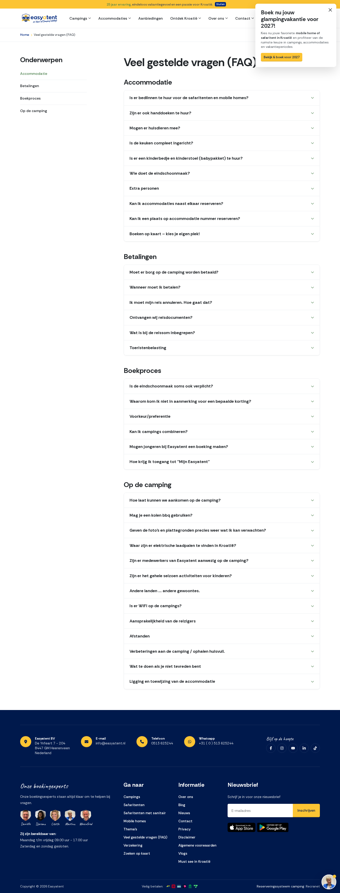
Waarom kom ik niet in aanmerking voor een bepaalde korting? (190, 401)
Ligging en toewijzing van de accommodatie (172, 681)
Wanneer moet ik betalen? (155, 287)
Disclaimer (186, 837)
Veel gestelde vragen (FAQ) (145, 837)
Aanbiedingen (150, 18)
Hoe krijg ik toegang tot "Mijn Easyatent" (170, 461)
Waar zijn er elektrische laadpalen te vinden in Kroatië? (183, 545)
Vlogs (182, 853)
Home (24, 35)
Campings (78, 18)
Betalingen (29, 85)
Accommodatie (33, 73)
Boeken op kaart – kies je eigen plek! (165, 234)
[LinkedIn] (304, 748)
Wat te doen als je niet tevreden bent (165, 666)
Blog (181, 805)
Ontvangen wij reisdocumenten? (161, 317)
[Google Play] (272, 827)
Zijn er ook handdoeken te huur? (160, 113)
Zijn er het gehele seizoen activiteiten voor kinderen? (181, 576)
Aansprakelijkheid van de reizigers (163, 621)
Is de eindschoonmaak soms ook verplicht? (171, 386)
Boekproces (30, 98)
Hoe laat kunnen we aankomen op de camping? (175, 500)
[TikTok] (315, 748)
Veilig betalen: (152, 886)
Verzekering (133, 845)
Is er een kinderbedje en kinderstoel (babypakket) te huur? (186, 158)
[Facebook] (270, 748)
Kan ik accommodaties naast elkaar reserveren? (176, 203)
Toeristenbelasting (148, 347)
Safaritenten (134, 805)
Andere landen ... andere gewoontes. (165, 591)
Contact (242, 18)
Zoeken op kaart (137, 853)
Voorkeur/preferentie (150, 416)
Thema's (130, 829)
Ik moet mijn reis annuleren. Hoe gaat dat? (171, 302)
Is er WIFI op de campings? (156, 606)
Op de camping (33, 110)
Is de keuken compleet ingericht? (161, 143)
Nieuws (184, 813)
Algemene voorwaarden (197, 845)
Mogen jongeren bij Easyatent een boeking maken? (179, 446)
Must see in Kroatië (194, 861)
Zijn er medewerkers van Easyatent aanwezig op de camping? (189, 560)
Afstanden (140, 636)
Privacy (184, 829)
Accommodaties (112, 18)
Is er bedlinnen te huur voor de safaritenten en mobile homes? (189, 98)
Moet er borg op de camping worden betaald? (174, 272)
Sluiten (220, 4)
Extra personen (144, 188)
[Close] (330, 9)
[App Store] (241, 827)
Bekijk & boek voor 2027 (282, 57)
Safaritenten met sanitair (145, 813)
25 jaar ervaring (119, 4)
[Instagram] (282, 748)
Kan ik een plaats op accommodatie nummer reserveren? (185, 218)
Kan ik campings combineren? (159, 431)
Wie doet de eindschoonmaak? (160, 173)
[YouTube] (293, 748)
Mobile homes (135, 821)
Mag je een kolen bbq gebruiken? (161, 515)
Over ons (216, 18)
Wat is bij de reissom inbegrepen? (162, 332)
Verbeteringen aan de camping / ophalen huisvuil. (177, 651)
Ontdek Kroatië (183, 18)
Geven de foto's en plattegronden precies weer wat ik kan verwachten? (198, 530)
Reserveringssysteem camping (280, 886)
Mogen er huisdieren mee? (155, 128)
